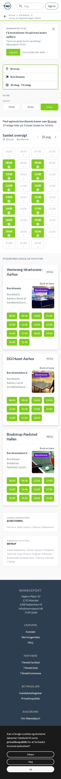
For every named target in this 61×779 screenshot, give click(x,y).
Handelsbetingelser (30, 693)
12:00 (12, 324)
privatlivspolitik (17, 741)
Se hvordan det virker (36, 52)
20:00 (12, 342)
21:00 (24, 342)
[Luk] (53, 29)
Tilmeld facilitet (30, 662)
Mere (30, 754)
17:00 (24, 333)
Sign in (51, 6)
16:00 (12, 333)
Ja (30, 769)
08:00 (12, 315)
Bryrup (12, 15)
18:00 (37, 333)
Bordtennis (24, 15)
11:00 (49, 315)
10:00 (37, 315)
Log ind (13, 52)
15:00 (49, 324)
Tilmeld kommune (30, 673)
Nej (30, 761)
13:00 (24, 324)
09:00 (24, 315)
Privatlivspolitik (30, 698)
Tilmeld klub (30, 667)
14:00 (37, 324)
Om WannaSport (30, 718)
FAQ (30, 642)
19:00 (49, 333)
